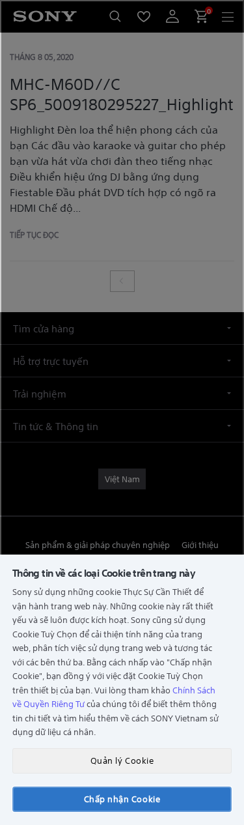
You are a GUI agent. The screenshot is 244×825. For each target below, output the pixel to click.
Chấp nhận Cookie (122, 798)
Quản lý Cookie (122, 760)
